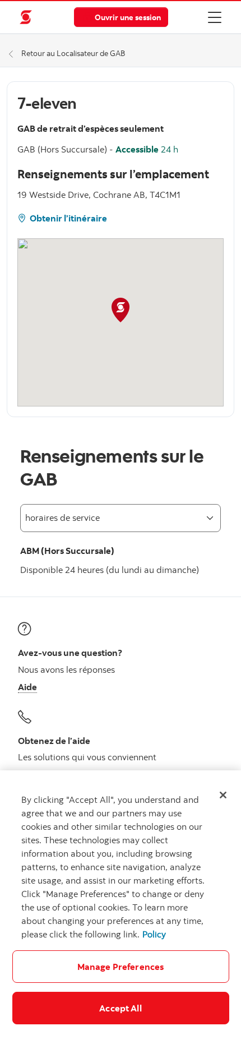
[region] (120, 909)
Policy (154, 934)
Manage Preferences (120, 966)
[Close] (223, 795)
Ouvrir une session (128, 17)
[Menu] (214, 17)
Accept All (120, 1008)
